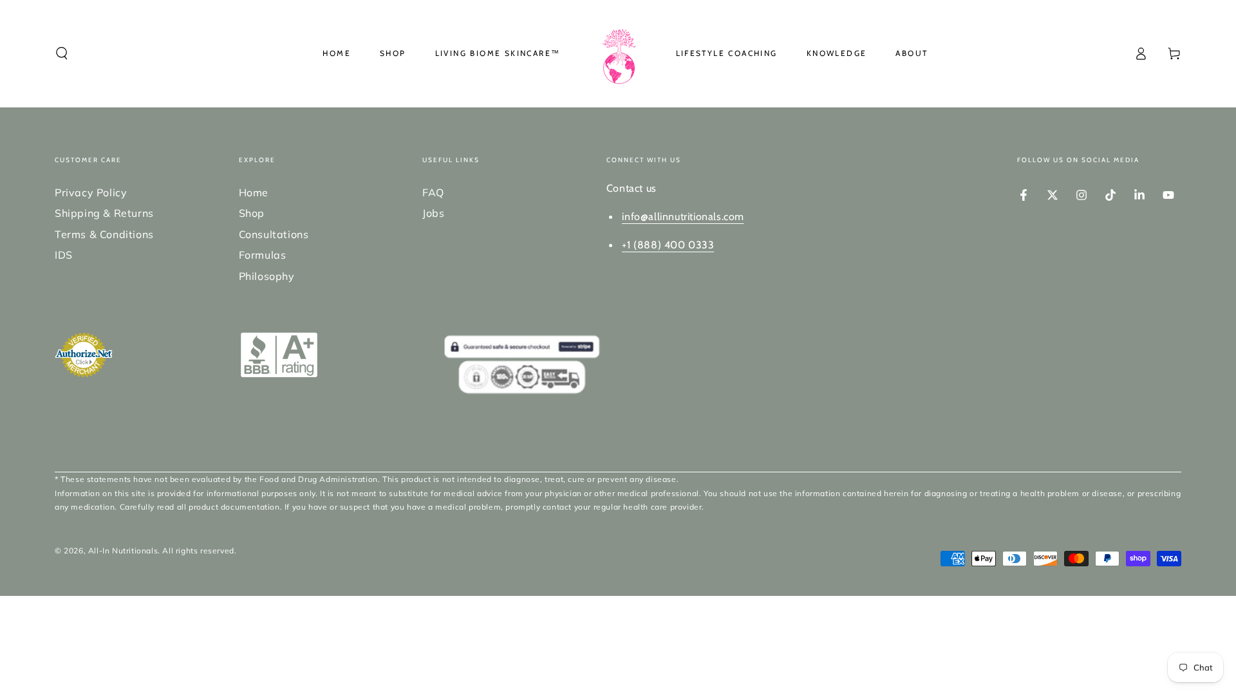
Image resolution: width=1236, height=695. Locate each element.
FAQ (433, 192)
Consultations (274, 234)
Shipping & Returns (104, 213)
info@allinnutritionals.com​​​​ (683, 216)
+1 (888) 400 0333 (668, 245)
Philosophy (267, 276)
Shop (252, 213)
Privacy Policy (91, 192)
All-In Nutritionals (123, 550)
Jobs (433, 213)
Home (253, 192)
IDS (64, 254)
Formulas (262, 254)
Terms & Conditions (104, 234)
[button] (62, 53)
